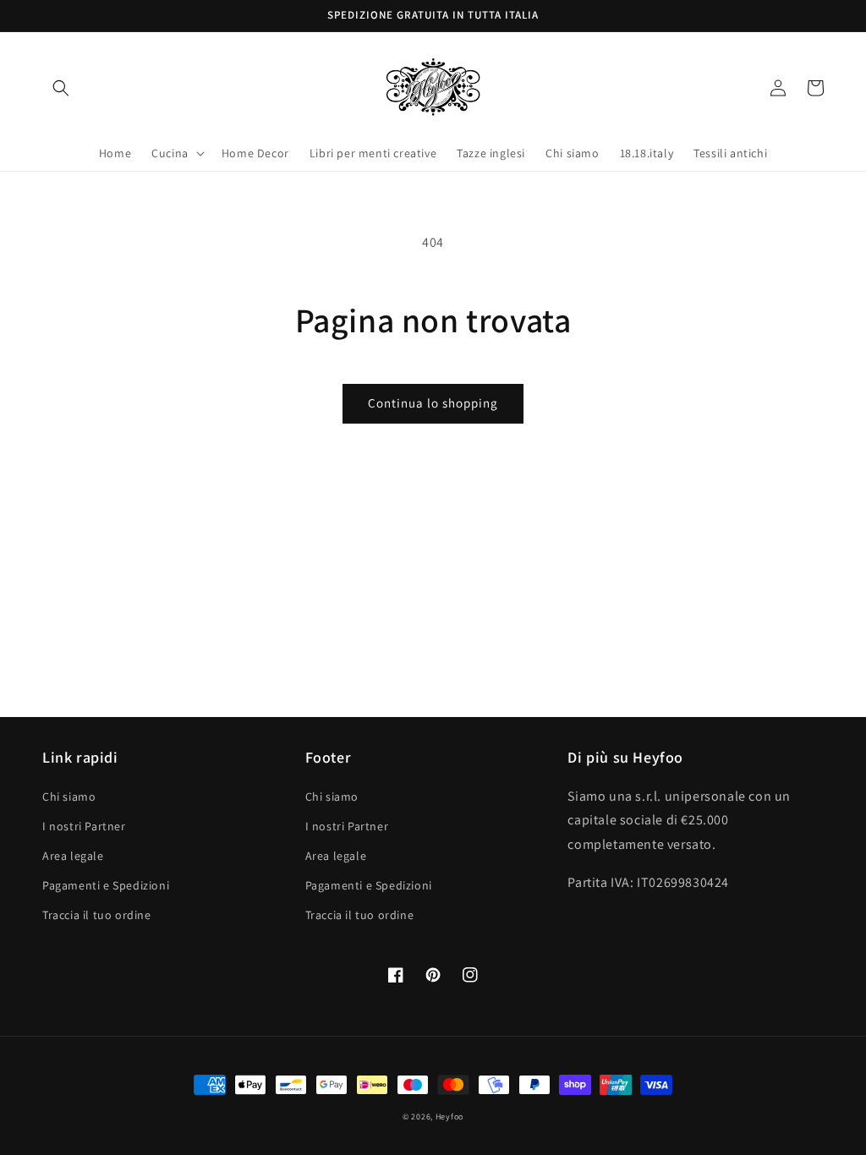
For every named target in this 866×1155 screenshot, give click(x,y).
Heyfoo (449, 1116)
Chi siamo (69, 796)
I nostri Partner (84, 826)
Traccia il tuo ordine (96, 914)
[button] (60, 88)
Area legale (73, 855)
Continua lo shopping (433, 403)
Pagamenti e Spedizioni (105, 885)
